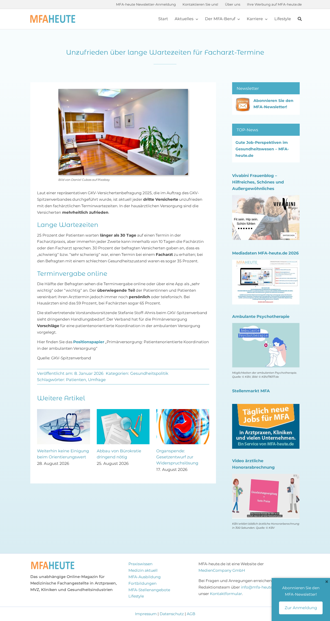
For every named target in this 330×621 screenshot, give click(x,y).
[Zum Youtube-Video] (265, 477)
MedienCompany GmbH (221, 570)
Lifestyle (136, 596)
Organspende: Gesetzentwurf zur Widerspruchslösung (177, 457)
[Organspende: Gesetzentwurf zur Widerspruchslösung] (182, 411)
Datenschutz (172, 614)
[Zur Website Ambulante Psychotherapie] (265, 326)
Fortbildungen (142, 583)
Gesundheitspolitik (149, 373)
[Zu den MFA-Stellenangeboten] (265, 407)
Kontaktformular (226, 593)
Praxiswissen (140, 564)
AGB (191, 614)
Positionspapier (88, 342)
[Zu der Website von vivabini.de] (265, 198)
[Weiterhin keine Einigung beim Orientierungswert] (63, 411)
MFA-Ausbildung (144, 577)
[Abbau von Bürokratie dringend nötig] (123, 411)
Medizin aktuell (143, 570)
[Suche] (299, 19)
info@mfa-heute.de (259, 587)
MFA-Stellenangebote (149, 590)
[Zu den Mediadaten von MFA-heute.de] (265, 263)
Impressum (146, 614)
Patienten (76, 379)
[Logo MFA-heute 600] (52, 17)
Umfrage (97, 379)
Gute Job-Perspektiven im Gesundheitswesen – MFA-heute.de (262, 149)
